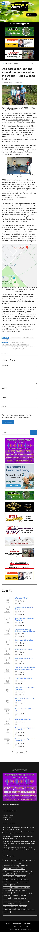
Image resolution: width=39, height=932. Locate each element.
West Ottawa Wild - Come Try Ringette (24, 608)
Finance (19, 874)
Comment (6, 365)
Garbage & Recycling (28, 337)
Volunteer (21, 909)
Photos (7, 895)
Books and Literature (28, 860)
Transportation (9, 909)
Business (7, 863)
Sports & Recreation (10, 906)
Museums (25, 887)
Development (9, 868)
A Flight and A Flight (21, 598)
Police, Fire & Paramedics (21, 895)
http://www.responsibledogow (17, 221)
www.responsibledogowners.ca (18, 120)
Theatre (23, 906)
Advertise (28, 924)
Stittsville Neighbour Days (23, 719)
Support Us (13, 926)
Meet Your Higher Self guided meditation (24, 699)
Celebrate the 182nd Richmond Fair (25, 710)
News (3, 339)
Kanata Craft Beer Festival (23, 649)
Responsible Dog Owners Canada (25, 346)
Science (27, 901)
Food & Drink (8, 876)
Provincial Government (19, 898)
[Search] (33, 432)
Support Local (7, 817)
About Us (24, 926)
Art (6, 860)
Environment (27, 871)
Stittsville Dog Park (20, 348)
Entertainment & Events (12, 871)
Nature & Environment (19, 890)
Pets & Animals (10, 339)
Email (4, 397)
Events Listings (7, 819)
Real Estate (8, 901)
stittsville (12, 348)
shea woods (5, 348)
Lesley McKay (7, 82)
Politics (7, 898)
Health (7, 882)
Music (7, 890)
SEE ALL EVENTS (19, 753)
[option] (20, 63)
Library (14, 885)
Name (4, 388)
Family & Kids (9, 874)
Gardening (24, 879)
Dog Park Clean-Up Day (22, 344)
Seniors (7, 904)
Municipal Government (11, 887)
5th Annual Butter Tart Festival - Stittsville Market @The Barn (25, 668)
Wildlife (31, 909)
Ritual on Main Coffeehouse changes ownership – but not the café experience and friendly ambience (19, 843)
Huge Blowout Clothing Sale (24, 640)
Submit (7, 924)
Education (20, 868)
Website (4, 406)
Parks (15, 893)
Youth (7, 912)
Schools (17, 901)
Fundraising (20, 876)
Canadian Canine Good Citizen (17, 342)
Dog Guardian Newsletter (8, 344)
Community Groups (15, 337)
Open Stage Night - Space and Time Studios (24, 619)
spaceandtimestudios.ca (11, 804)
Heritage (16, 882)
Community (18, 863)
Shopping (17, 904)
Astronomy (14, 860)
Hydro (6, 885)
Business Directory (8, 815)
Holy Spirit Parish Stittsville (9, 346)
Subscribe (17, 924)
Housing (25, 882)
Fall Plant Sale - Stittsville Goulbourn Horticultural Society (25, 630)
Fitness (28, 874)
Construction (24, 865)
